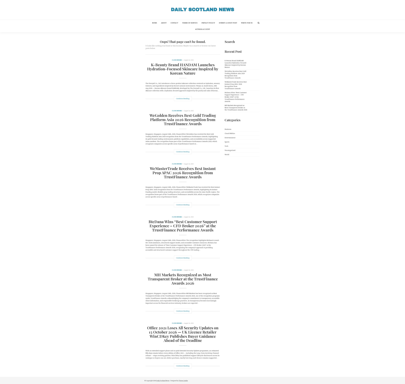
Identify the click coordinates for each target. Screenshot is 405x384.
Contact (174, 23)
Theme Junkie (183, 380)
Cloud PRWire (177, 60)
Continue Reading (182, 98)
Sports (227, 142)
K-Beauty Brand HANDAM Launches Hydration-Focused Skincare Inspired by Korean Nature (182, 68)
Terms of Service (190, 23)
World (227, 154)
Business (228, 129)
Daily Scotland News (162, 380)
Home (154, 23)
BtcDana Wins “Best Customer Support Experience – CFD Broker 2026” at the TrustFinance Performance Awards (183, 225)
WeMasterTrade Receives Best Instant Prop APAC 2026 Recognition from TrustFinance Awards (183, 172)
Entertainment (230, 138)
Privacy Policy (208, 23)
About (164, 23)
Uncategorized (230, 150)
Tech (226, 146)
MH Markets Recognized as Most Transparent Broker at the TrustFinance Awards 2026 (183, 279)
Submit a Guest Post (228, 23)
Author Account (202, 29)
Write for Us (246, 23)
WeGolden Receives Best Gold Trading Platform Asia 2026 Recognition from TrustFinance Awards (183, 119)
